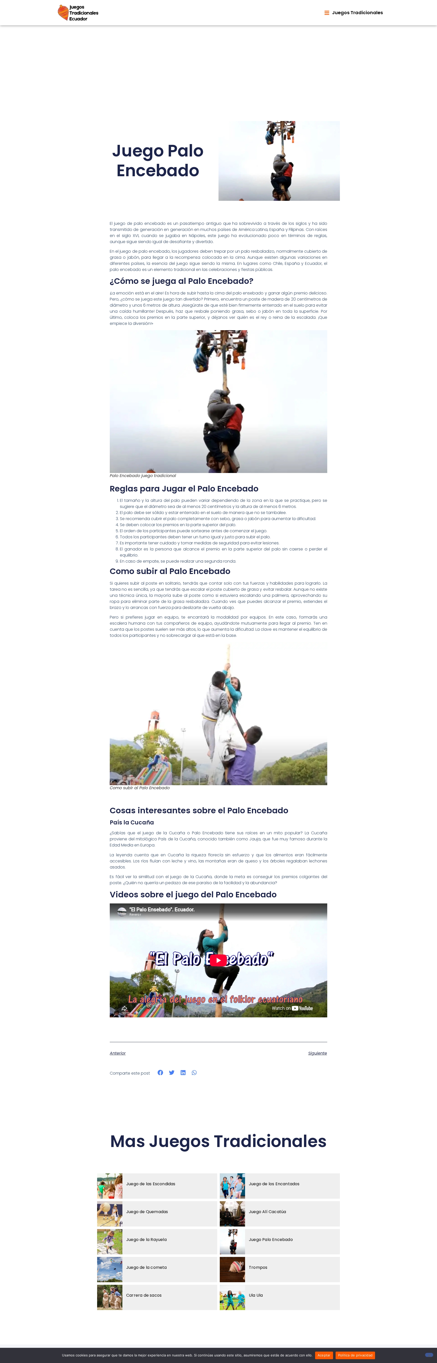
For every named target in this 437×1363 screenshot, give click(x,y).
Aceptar (324, 1355)
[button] (160, 1073)
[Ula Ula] (232, 1297)
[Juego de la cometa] (109, 1269)
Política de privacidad (355, 1355)
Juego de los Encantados (274, 1184)
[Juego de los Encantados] (232, 1186)
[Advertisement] (218, 63)
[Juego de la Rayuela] (109, 1241)
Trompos (258, 1267)
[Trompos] (232, 1269)
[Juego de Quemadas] (109, 1214)
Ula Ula (256, 1295)
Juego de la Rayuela (146, 1239)
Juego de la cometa (146, 1267)
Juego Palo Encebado (271, 1239)
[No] (429, 1355)
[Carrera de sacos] (109, 1297)
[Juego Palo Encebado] (232, 1241)
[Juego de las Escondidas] (109, 1186)
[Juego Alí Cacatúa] (232, 1214)
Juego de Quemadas (147, 1212)
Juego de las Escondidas (151, 1184)
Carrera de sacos (144, 1295)
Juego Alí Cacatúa (267, 1212)
